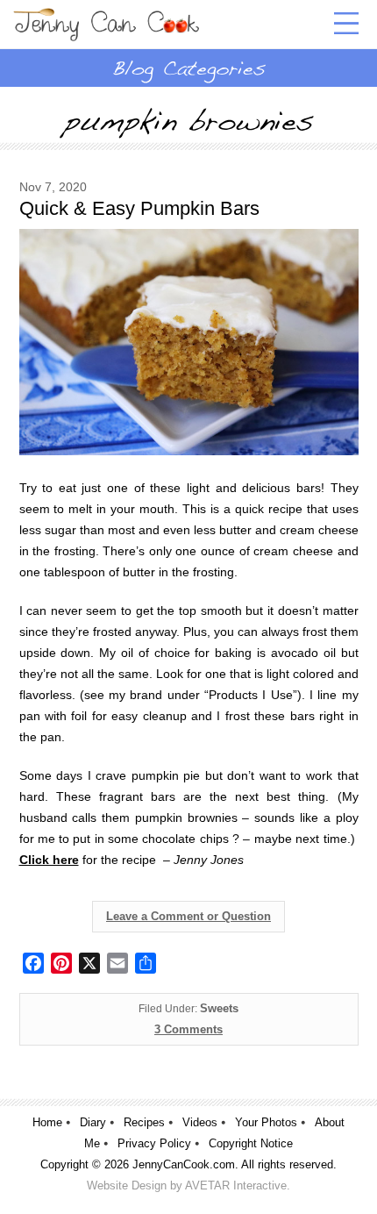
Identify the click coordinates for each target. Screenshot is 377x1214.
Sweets (219, 1008)
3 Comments (188, 1029)
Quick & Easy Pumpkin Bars (139, 208)
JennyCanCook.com (183, 1164)
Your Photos (266, 1122)
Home (47, 1122)
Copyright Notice (251, 1143)
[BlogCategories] (188, 67)
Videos (199, 1122)
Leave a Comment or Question (188, 916)
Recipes (144, 1122)
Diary (93, 1122)
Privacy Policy (154, 1143)
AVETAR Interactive (236, 1185)
